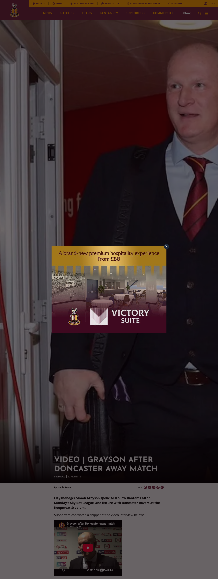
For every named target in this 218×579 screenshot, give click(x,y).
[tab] (166, 246)
